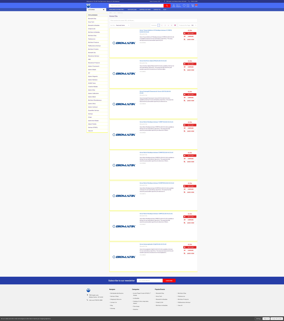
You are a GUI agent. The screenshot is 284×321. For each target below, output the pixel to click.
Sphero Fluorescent (93, 66)
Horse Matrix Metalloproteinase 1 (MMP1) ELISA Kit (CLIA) (156, 213)
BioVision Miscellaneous (94, 100)
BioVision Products (93, 42)
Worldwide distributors (116, 9)
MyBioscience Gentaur (94, 46)
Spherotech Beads (93, 120)
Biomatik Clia (91, 52)
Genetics (135, 309)
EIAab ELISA (91, 29)
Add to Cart (191, 33)
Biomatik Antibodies (93, 25)
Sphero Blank (92, 97)
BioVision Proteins (93, 49)
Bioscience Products (94, 63)
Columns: (154, 25)
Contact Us (157, 9)
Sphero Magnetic (93, 76)
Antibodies (136, 298)
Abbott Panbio (92, 124)
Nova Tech (91, 22)
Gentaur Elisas (132, 9)
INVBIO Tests (92, 83)
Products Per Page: (184, 25)
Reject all (266, 318)
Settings (258, 318)
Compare (190, 36)
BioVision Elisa (92, 35)
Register (178, 6)
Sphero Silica (91, 103)
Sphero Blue (91, 90)
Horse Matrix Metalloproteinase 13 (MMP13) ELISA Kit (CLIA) (157, 183)
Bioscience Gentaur (93, 56)
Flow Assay (136, 306)
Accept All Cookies (277, 318)
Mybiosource (91, 39)
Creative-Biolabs (93, 86)
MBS (89, 59)
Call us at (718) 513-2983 (95, 300)
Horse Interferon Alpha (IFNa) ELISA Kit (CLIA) (153, 61)
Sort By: (112, 25)
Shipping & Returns (145, 9)
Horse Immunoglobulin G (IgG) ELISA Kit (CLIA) (153, 244)
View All (90, 131)
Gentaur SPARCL (93, 127)
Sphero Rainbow (92, 80)
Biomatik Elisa (92, 18)
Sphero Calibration (93, 93)
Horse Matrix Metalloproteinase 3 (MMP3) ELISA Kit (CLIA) (156, 152)
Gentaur (90, 114)
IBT (89, 73)
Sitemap (112, 308)
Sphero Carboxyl (92, 107)
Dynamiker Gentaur (93, 110)
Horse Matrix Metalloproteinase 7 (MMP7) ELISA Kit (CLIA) (156, 122)
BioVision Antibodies (94, 32)
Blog (164, 9)
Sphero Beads (92, 69)
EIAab (90, 117)
